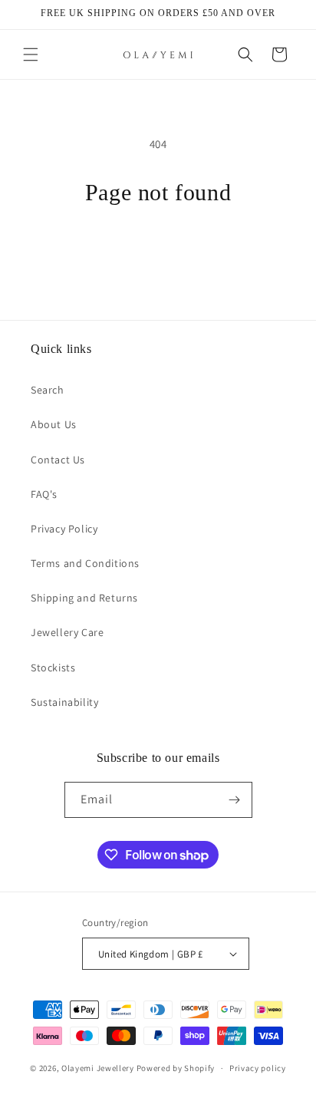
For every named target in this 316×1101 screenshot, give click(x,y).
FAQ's (44, 494)
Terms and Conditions (85, 563)
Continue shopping (158, 248)
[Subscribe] (235, 800)
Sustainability (64, 702)
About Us (54, 424)
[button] (31, 54)
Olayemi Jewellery (97, 1068)
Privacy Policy (64, 529)
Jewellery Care (67, 632)
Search (47, 390)
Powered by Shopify (176, 1068)
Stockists (53, 667)
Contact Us (58, 459)
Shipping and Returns (84, 598)
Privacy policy (257, 1068)
